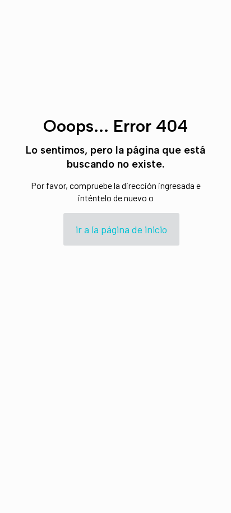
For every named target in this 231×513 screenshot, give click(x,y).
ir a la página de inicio (121, 229)
